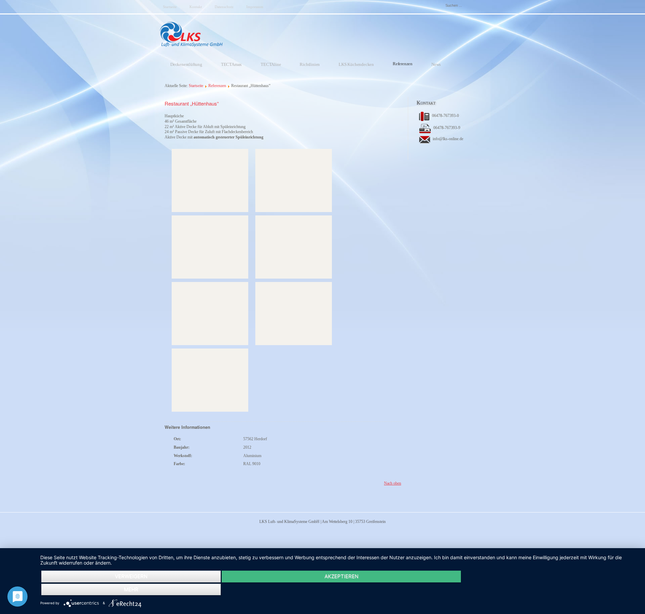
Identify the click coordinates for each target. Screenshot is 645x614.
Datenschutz (224, 7)
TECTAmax (231, 64)
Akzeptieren (341, 576)
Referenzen (403, 63)
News (436, 64)
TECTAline (271, 64)
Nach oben (392, 483)
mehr (131, 589)
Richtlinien (310, 64)
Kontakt (195, 7)
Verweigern (131, 576)
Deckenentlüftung (186, 64)
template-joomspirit (2, 491)
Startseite (170, 7)
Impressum (254, 7)
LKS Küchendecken (356, 64)
